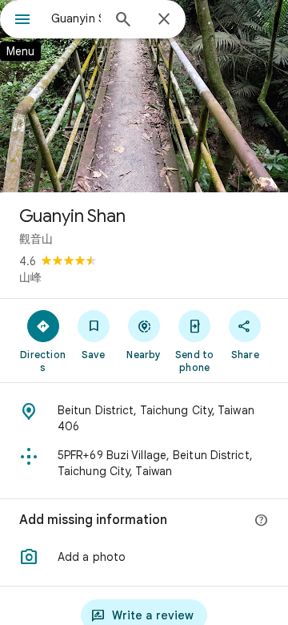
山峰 (30, 277)
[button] (144, 557)
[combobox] (76, 18)
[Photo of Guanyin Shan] (144, 96)
